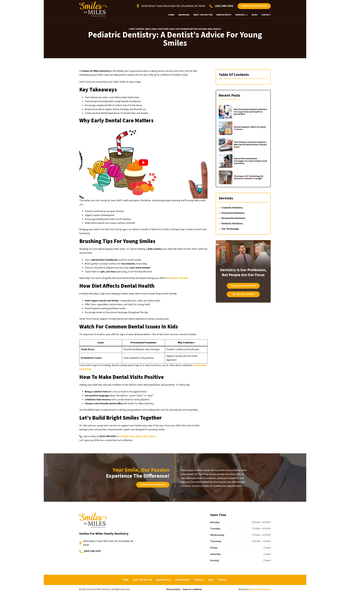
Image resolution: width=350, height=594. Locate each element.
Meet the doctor (203, 14)
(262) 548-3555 (92, 551)
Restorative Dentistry (233, 218)
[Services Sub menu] (247, 14)
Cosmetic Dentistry (232, 207)
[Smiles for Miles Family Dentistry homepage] (93, 9)
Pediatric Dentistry (232, 223)
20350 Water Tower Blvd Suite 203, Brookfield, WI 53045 (108, 543)
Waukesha (183, 14)
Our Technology (230, 229)
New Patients (224, 14)
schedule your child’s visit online (137, 436)
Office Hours (182, 579)
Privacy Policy (173, 589)
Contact (266, 14)
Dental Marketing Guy (260, 589)
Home (171, 14)
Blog (254, 14)
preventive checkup (177, 278)
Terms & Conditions (192, 589)
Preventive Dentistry (232, 213)
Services (240, 14)
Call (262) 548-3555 (245, 294)
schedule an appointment (254, 6)
